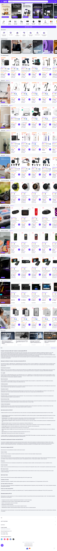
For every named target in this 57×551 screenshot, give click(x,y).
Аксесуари (46, 50)
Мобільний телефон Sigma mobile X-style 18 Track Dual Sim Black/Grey (46, 246)
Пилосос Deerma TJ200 (14, 95)
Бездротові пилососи (5, 50)
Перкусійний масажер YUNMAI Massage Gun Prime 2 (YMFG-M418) (36, 171)
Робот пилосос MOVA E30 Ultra (15, 120)
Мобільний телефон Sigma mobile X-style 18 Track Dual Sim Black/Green (15, 246)
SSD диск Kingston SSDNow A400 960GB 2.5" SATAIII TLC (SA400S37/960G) (25, 296)
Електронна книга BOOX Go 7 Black (25, 321)
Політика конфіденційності (28, 545)
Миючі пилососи (4, 49)
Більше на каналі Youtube (52, 330)
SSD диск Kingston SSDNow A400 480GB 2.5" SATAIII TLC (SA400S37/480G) (15, 296)
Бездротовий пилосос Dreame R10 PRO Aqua (15, 71)
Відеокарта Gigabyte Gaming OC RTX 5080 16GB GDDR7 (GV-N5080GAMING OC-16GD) (46, 271)
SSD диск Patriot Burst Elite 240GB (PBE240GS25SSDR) (46, 296)
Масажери (3, 155)
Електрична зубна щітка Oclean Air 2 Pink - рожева (35, 146)
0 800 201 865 (4, 527)
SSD (1, 280)
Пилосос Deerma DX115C (24, 95)
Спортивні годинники (5, 180)
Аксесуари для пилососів (27, 50)
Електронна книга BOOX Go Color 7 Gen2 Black (15, 321)
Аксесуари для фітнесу (37, 50)
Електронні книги (4, 305)
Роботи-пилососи (4, 105)
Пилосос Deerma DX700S (45, 95)
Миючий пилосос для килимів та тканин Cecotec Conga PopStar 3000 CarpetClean (36, 71)
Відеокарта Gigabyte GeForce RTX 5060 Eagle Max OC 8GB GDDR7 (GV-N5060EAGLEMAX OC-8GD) (25, 271)
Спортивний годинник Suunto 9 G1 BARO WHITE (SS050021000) (25, 196)
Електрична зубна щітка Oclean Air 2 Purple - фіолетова (46, 146)
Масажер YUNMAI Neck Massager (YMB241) (24, 171)
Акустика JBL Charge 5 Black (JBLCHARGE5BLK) (15, 221)
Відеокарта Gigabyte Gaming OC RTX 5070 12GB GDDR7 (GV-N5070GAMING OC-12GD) (15, 271)
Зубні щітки (3, 130)
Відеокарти (3, 255)
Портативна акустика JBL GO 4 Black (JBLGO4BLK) (25, 221)
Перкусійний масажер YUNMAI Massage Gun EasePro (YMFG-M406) (25, 71)
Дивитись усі (7, 80)
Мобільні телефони (4, 230)
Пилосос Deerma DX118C (35, 95)
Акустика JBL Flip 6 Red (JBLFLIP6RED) (35, 221)
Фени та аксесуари (26, 49)
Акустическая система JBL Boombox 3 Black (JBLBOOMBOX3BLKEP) (46, 221)
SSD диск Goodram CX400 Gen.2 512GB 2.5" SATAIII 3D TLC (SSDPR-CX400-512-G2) (36, 296)
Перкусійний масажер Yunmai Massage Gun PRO (15, 171)
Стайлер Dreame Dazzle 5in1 (46, 70)
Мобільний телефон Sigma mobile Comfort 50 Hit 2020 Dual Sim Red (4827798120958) (35, 246)
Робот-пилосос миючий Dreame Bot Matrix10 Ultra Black (5, 71)
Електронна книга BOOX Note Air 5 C (36, 321)
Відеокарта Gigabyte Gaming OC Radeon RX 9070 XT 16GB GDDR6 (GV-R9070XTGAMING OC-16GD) (36, 271)
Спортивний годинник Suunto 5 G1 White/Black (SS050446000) (46, 196)
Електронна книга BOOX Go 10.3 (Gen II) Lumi (46, 321)
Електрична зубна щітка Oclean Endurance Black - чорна (14, 146)
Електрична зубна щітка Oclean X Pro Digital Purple (25, 146)
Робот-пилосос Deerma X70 (36, 120)
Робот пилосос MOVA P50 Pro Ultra (46, 121)
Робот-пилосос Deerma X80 (25, 120)
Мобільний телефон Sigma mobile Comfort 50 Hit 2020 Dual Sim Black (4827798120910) (25, 246)
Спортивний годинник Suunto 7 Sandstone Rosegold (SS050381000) (36, 196)
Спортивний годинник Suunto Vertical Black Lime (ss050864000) (15, 196)
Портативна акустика (5, 205)
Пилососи (3, 80)
